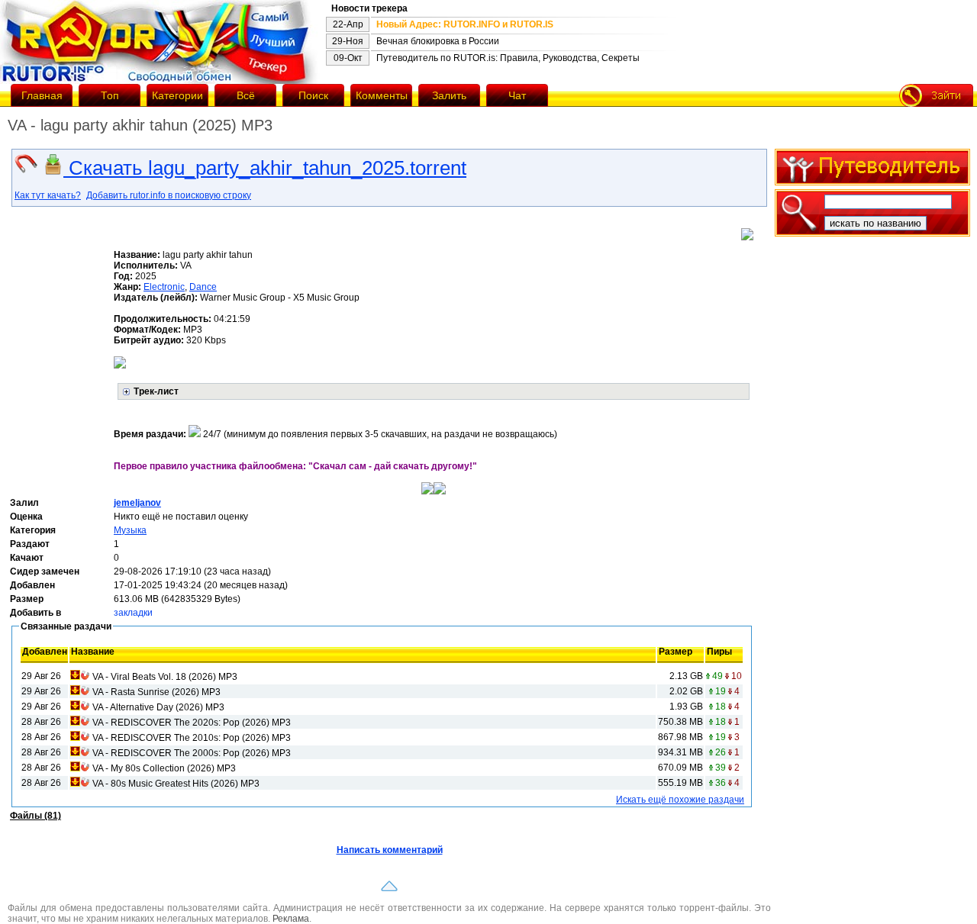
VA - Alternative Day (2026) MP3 (158, 707)
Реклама (290, 918)
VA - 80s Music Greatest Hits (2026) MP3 (176, 783)
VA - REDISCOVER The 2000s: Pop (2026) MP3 (191, 753)
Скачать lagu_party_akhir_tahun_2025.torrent (264, 167)
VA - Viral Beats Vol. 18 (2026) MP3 (164, 676)
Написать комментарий (390, 850)
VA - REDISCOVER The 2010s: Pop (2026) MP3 (191, 737)
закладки (133, 612)
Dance (203, 287)
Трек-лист (156, 391)
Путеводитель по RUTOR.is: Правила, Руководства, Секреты (508, 58)
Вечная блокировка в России (437, 41)
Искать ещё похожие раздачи (680, 799)
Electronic (164, 287)
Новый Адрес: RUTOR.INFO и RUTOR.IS (464, 24)
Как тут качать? (48, 195)
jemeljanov (137, 502)
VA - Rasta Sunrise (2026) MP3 (156, 692)
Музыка (130, 530)
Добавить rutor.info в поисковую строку (168, 195)
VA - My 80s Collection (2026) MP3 (164, 768)
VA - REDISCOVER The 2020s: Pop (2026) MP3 (191, 722)
